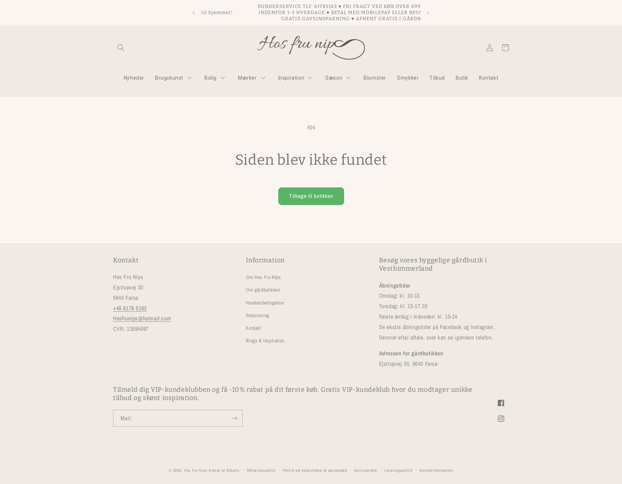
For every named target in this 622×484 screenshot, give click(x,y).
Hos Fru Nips (195, 470)
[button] (121, 47)
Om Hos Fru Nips (263, 277)
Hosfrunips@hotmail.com (142, 318)
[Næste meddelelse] (428, 13)
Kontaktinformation (436, 469)
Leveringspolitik (398, 469)
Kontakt (253, 328)
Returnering (257, 315)
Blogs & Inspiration (265, 340)
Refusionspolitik (261, 469)
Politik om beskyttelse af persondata (315, 469)
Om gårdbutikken (263, 290)
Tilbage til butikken (311, 196)
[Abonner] (234, 418)
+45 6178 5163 (130, 308)
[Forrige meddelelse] (194, 13)
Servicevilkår (365, 469)
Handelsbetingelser (265, 302)
